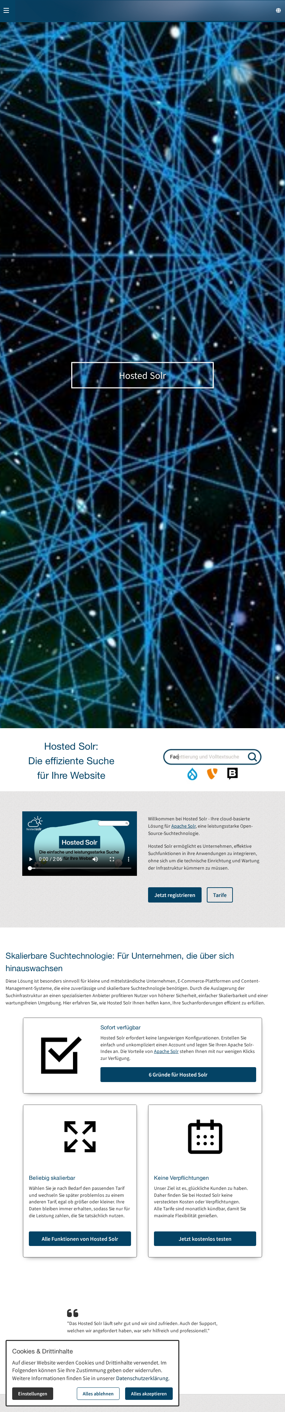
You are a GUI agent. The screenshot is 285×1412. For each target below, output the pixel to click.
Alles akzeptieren (149, 1394)
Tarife (220, 894)
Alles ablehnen (98, 1394)
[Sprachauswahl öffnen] (278, 10)
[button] (6, 10)
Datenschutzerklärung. (143, 1378)
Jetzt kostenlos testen (205, 1238)
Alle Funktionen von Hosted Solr (80, 1238)
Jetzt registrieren (174, 894)
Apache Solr (183, 826)
